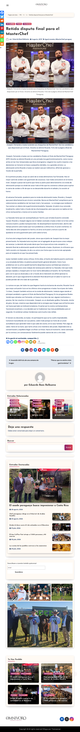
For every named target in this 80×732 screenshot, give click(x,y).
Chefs (19, 24)
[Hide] (1, 47)
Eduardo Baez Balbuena (21, 39)
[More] (34, 342)
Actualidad (11, 24)
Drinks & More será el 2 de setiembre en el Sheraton (29, 525)
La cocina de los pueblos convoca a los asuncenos (28, 546)
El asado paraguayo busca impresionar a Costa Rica (39, 505)
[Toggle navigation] (7, 5)
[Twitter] (11, 342)
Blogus (45, 729)
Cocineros (27, 24)
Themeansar (55, 729)
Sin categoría (49, 695)
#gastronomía (50, 39)
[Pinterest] (2, 28)
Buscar (10, 441)
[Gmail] (23, 342)
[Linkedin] (2, 24)
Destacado (14, 403)
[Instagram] (19, 342)
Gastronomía (15, 406)
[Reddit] (2, 20)
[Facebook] (8, 342)
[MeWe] (2, 32)
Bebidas (58, 403)
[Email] (30, 342)
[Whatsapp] (15, 342)
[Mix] (2, 36)
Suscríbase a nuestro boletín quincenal (21, 563)
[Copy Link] (27, 342)
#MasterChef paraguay (63, 39)
